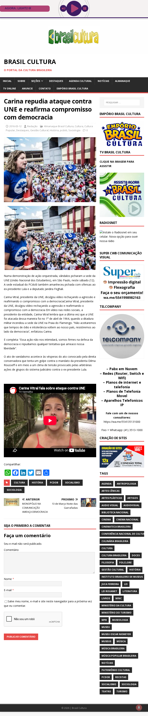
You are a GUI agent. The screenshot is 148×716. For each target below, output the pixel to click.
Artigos (132, 498)
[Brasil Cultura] (74, 51)
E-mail (8, 590)
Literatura (130, 591)
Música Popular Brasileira (119, 655)
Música (121, 641)
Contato (45, 88)
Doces (136, 555)
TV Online (9, 88)
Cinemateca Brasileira (116, 526)
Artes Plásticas (112, 498)
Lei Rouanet (109, 591)
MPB (104, 620)
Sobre (21, 81)
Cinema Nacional (127, 519)
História (54, 130)
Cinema (106, 519)
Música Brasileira (113, 648)
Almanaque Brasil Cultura (59, 126)
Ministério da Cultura (116, 605)
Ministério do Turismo (116, 612)
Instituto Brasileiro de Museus (122, 576)
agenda (106, 483)
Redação (32, 126)
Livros (106, 598)
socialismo (72, 482)
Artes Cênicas (110, 490)
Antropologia (126, 483)
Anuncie (27, 88)
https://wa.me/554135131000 (122, 422)
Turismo (121, 691)
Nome (8, 579)
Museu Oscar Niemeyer (116, 634)
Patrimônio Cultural (116, 670)
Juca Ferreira (110, 584)
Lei (126, 584)
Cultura (79, 126)
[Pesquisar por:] (122, 102)
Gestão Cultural (39, 130)
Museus (106, 641)
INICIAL (7, 81)
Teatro (106, 691)
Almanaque (122, 81)
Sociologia (74, 130)
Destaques (56, 81)
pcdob (63, 130)
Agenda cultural (80, 81)
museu (106, 627)
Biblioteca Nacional (115, 512)
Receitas (120, 677)
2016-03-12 (15, 126)
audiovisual (132, 505)
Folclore (125, 562)
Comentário (11, 550)
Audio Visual (110, 505)
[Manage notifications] (139, 707)
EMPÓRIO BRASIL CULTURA (72, 88)
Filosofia (108, 562)
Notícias (103, 81)
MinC (118, 598)
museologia (120, 620)
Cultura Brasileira (114, 555)
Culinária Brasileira (115, 541)
